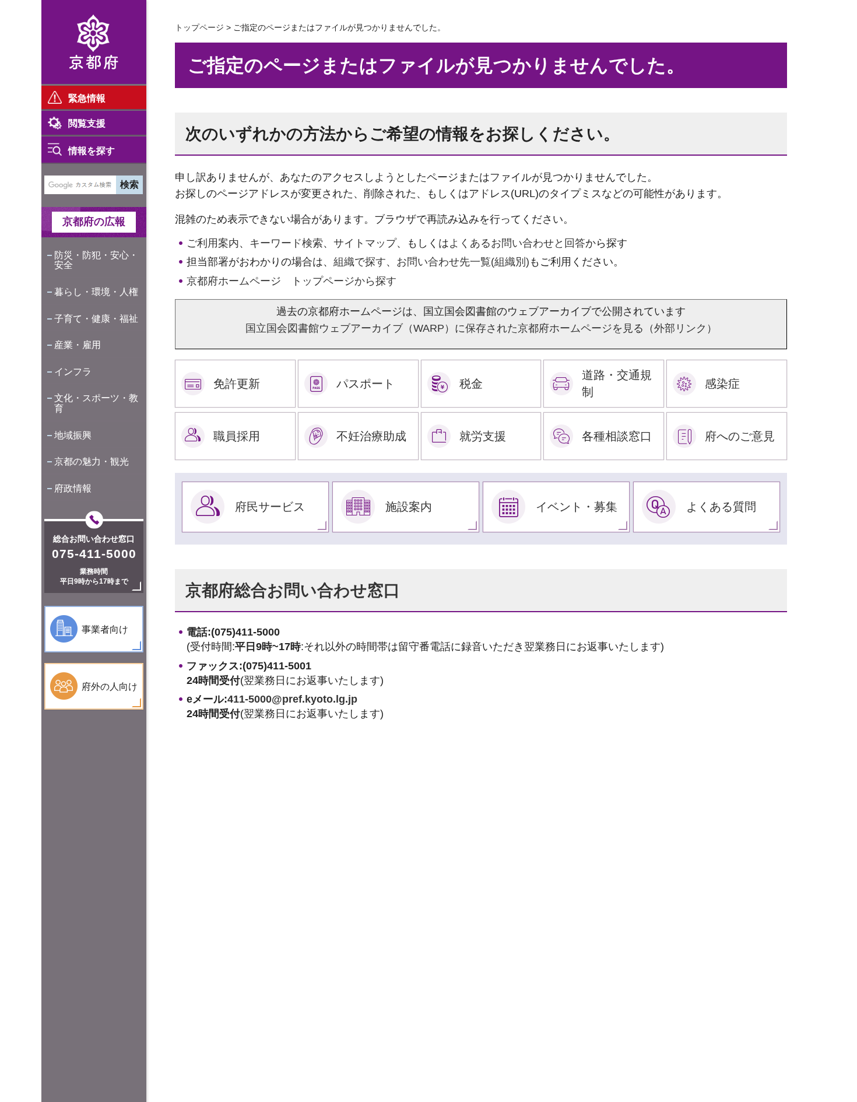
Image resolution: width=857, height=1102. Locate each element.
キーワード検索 (286, 243)
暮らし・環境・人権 (96, 292)
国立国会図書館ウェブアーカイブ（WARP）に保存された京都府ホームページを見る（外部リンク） (481, 328)
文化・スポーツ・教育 (96, 403)
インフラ (73, 372)
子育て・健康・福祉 (96, 319)
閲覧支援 (87, 123)
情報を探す (91, 151)
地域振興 (73, 435)
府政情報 (73, 488)
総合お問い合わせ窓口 (94, 538)
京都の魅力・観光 (91, 461)
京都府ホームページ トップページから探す (291, 281)
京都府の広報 (93, 221)
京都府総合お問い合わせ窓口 (292, 590)
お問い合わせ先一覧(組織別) (462, 262)
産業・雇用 (77, 345)
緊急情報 (87, 98)
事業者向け (105, 629)
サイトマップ (364, 243)
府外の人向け (110, 687)
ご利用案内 (213, 243)
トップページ (199, 27)
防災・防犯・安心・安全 (96, 260)
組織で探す (359, 262)
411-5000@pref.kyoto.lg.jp (292, 699)
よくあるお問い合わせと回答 (517, 243)
